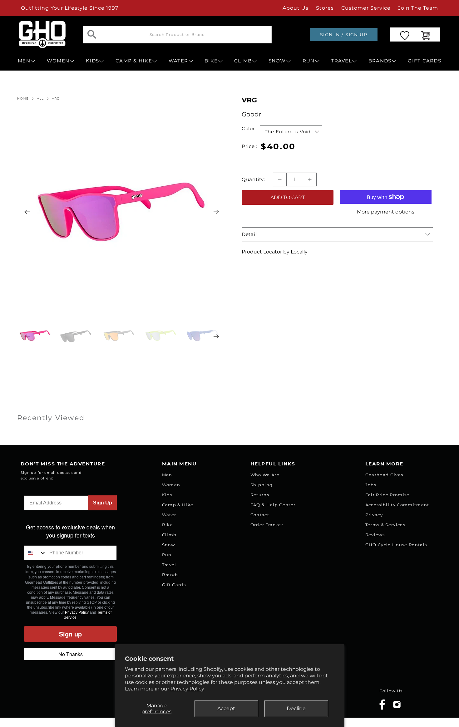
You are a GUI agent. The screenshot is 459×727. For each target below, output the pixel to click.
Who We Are (264, 474)
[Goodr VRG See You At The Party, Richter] (121, 212)
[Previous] (27, 212)
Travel (169, 564)
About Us (295, 8)
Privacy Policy (187, 689)
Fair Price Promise (387, 494)
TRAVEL (341, 61)
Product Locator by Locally (275, 252)
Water (169, 514)
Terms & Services (385, 524)
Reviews (375, 534)
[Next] (216, 212)
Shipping (261, 484)
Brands (170, 574)
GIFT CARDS (424, 61)
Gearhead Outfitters (86, 700)
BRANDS (380, 61)
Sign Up (102, 502)
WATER (178, 61)
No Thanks (70, 654)
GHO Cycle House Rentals (396, 544)
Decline (296, 708)
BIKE (211, 61)
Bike (167, 524)
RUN (309, 61)
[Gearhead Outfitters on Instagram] (397, 707)
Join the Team (418, 8)
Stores (325, 8)
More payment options (385, 212)
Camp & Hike (178, 504)
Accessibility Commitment (397, 504)
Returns (259, 494)
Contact (259, 514)
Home (23, 98)
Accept (226, 708)
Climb (169, 534)
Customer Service (366, 8)
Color (248, 128)
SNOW (277, 61)
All (40, 98)
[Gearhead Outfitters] (42, 34)
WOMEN (58, 61)
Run (167, 554)
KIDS (92, 61)
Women (171, 484)
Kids (167, 494)
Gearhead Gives (384, 474)
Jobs (370, 484)
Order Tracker (266, 524)
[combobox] (35, 553)
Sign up (70, 633)
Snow (168, 544)
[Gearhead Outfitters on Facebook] (382, 708)
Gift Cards (174, 584)
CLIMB (243, 61)
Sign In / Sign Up (343, 34)
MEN (24, 61)
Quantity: (253, 179)
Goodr (251, 114)
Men (167, 474)
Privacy (374, 514)
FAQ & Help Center (273, 504)
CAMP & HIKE (134, 61)
